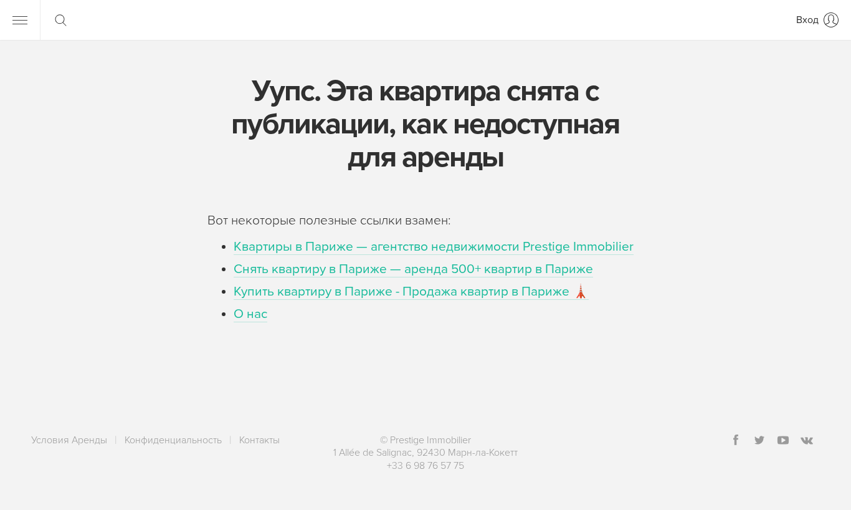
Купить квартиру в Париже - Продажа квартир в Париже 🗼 (411, 291)
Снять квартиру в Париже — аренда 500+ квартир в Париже (413, 269)
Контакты (259, 440)
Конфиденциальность (173, 440)
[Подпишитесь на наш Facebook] (735, 441)
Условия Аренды (69, 440)
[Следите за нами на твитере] (759, 441)
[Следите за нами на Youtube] (783, 441)
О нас (250, 314)
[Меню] (20, 20)
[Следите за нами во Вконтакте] (806, 441)
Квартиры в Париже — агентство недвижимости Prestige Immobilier (434, 246)
